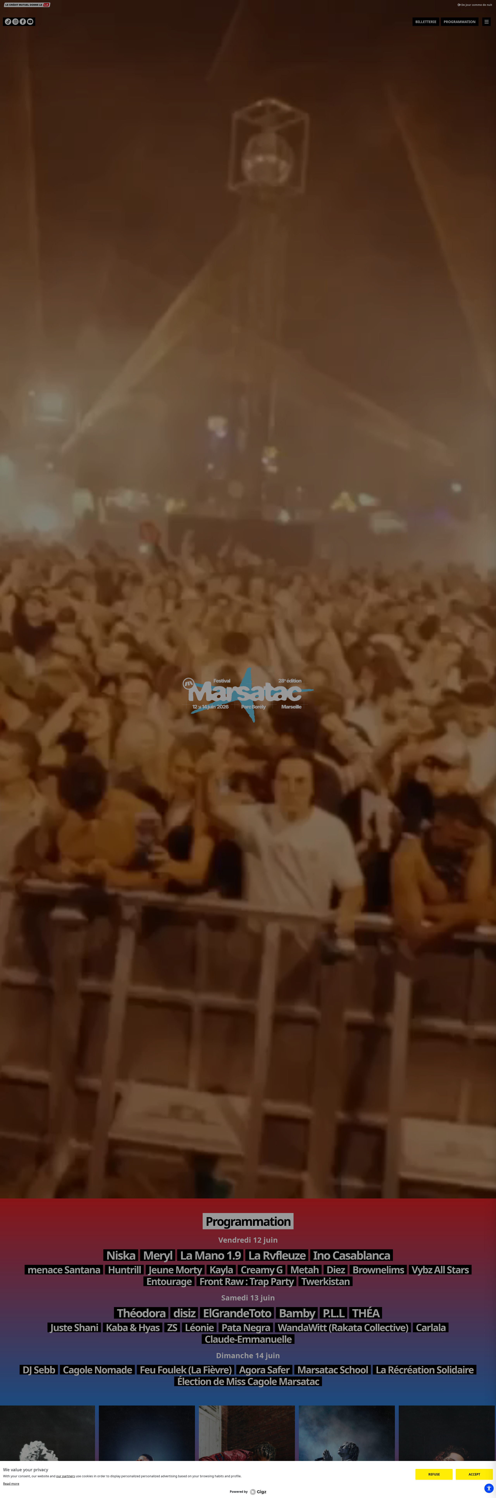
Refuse (434, 1474)
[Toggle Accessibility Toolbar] (489, 1488)
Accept (474, 1474)
